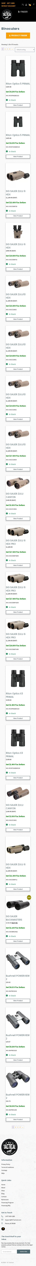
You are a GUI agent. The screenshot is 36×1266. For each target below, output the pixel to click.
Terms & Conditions (7, 1167)
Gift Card (11, 3)
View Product (18, 105)
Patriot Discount (8, 6)
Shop (3, 3)
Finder (22, 11)
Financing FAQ (5, 1205)
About (3, 1188)
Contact (4, 1196)
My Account (5, 1199)
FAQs (3, 1173)
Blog (2, 1193)
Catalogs (4, 1170)
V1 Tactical (10, 1262)
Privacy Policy (5, 1164)
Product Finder (19, 35)
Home (3, 1185)
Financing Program (7, 1202)
